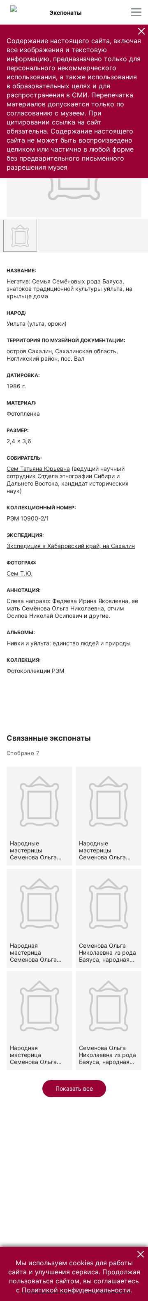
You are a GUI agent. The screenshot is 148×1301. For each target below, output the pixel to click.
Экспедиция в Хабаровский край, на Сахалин (71, 545)
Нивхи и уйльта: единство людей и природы (69, 643)
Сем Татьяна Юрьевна (38, 468)
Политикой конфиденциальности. (77, 1290)
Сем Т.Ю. (19, 573)
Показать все (74, 1088)
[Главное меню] (136, 12)
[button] (141, 31)
